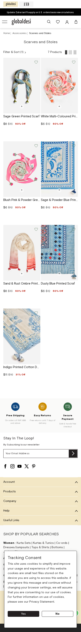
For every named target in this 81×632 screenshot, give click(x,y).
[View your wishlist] (58, 22)
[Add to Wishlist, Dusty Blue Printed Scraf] (73, 229)
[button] (49, 22)
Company (9, 501)
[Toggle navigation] (5, 22)
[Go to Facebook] (5, 466)
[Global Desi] (10, 4)
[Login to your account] (67, 22)
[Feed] (66, 52)
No (57, 614)
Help (6, 511)
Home (6, 33)
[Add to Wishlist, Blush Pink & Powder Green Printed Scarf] (35, 145)
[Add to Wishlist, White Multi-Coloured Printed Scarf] (73, 62)
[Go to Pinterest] (34, 466)
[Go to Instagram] (12, 466)
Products (9, 491)
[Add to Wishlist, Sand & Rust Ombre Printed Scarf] (35, 229)
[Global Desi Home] (21, 22)
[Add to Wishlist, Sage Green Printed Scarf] (35, 62)
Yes (23, 614)
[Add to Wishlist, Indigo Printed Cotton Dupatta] (35, 312)
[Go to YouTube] (19, 466)
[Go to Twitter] (27, 466)
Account (9, 482)
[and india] (26, 4)
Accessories (19, 33)
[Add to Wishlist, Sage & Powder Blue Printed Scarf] (73, 145)
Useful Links (11, 520)
